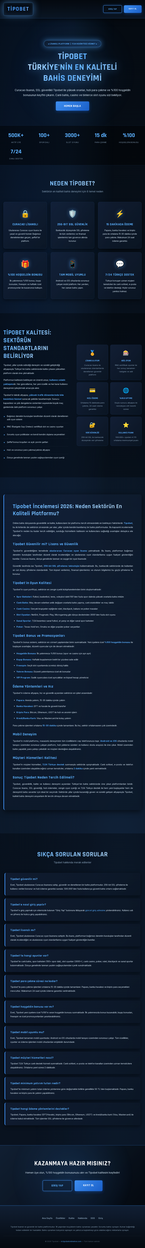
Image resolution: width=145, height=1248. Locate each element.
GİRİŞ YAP (112, 9)
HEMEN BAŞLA (72, 106)
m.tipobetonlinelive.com (71, 1241)
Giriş (100, 1218)
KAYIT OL (133, 9)
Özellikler (60, 1218)
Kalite (71, 1218)
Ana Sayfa (47, 1218)
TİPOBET (18, 9)
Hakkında (82, 1218)
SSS (93, 1218)
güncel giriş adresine (95, 910)
